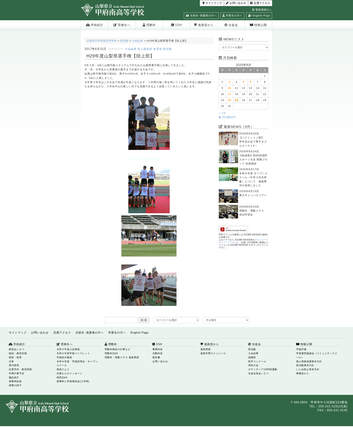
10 (229, 88)
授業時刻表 (15, 381)
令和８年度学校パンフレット (73, 353)
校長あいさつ (16, 349)
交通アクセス (261, 3)
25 (236, 100)
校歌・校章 (15, 357)
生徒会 (233, 25)
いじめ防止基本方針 (307, 369)
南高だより (63, 369)
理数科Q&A (111, 353)
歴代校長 (14, 365)
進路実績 (205, 349)
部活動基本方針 (305, 365)
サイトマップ (213, 3)
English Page (261, 15)
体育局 (157, 49)
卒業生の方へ (233, 15)
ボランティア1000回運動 (262, 369)
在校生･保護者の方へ (203, 15)
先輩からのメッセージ (69, 373)
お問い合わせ (237, 3)
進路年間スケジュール (213, 353)
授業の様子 (15, 385)
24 (229, 100)
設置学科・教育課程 (20, 369)
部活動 (167, 49)
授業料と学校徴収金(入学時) (73, 381)
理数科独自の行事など (117, 349)
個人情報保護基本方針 (309, 361)
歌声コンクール (257, 361)
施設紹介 (14, 377)
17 (229, 94)
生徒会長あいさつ (258, 373)
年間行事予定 (16, 373)
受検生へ (123, 25)
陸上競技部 (145, 49)
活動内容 (157, 353)
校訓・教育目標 (18, 353)
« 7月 (222, 113)
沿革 (11, 361)
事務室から (302, 373)
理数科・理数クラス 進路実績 (122, 357)
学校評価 (301, 349)
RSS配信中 (228, 117)
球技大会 (253, 365)
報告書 (156, 357)
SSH (178, 25)
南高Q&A (62, 377)
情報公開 (260, 25)
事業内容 (157, 349)
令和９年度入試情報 (68, 349)
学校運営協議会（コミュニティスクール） (316, 355)
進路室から (205, 25)
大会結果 (131, 49)
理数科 (150, 25)
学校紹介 (96, 25)
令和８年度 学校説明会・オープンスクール (77, 363)
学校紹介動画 (64, 357)
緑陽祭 (252, 357)
